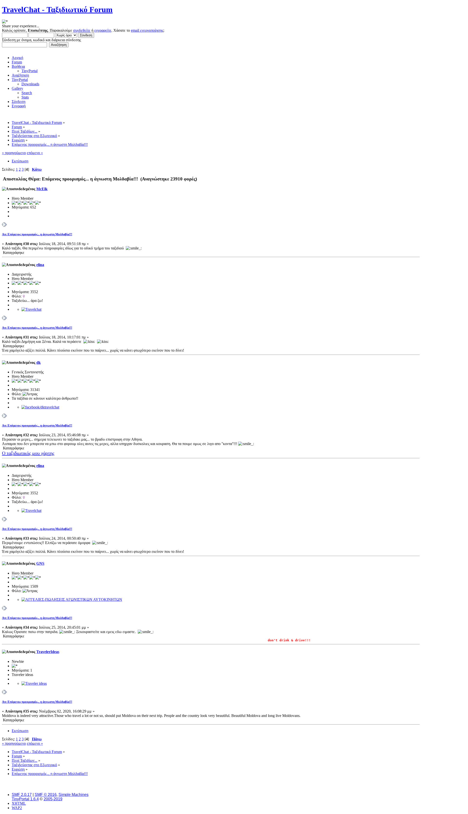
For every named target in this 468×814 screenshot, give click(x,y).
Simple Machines (73, 795)
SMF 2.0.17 (22, 795)
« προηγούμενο (14, 153)
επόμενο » (35, 153)
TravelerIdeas (47, 652)
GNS (40, 563)
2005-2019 (53, 799)
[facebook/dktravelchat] (40, 407)
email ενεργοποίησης (147, 30)
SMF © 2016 (46, 795)
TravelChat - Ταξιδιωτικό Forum (57, 9)
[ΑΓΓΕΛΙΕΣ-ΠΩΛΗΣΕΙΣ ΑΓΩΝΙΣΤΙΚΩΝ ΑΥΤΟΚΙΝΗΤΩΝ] (71, 599)
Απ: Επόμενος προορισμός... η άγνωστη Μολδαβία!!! (37, 234)
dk (38, 362)
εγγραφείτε (102, 30)
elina (40, 265)
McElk (42, 189)
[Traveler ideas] (34, 683)
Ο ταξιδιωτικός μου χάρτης (28, 453)
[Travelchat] (31, 309)
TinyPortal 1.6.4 (25, 799)
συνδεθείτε (81, 30)
